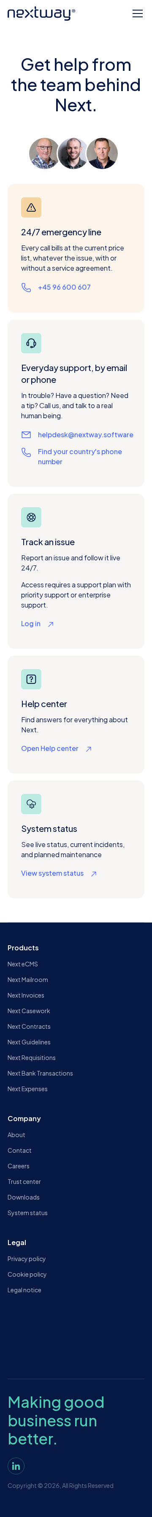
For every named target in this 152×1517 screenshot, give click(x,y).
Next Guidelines (29, 1042)
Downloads (24, 1197)
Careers (19, 1166)
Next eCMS (23, 964)
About (16, 1134)
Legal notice (24, 1290)
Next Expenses (28, 1088)
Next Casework (29, 1010)
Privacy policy (27, 1258)
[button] (136, 13)
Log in (31, 623)
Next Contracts (29, 1026)
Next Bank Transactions (40, 1073)
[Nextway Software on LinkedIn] (16, 1466)
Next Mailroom (28, 979)
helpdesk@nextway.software (85, 434)
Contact (20, 1150)
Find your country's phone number (80, 456)
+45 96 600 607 (64, 286)
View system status (52, 873)
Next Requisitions (32, 1057)
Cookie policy (27, 1274)
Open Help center (50, 748)
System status (28, 1212)
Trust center (24, 1181)
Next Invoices (26, 995)
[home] (41, 13)
